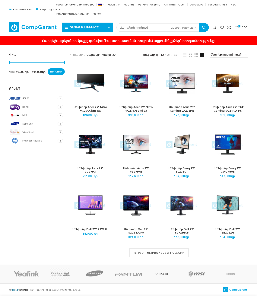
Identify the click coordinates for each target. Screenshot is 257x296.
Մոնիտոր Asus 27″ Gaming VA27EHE (182, 108)
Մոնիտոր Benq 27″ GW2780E (227, 170)
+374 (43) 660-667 (22, 9)
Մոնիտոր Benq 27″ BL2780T (182, 170)
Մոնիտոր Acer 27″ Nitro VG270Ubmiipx (90, 108)
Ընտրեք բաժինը (182, 27)
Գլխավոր (77, 54)
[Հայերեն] (101, 4)
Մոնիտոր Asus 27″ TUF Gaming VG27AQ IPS (228, 108)
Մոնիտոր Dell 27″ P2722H (90, 229)
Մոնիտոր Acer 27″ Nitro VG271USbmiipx (136, 108)
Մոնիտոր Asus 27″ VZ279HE (136, 170)
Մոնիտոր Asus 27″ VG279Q (90, 170)
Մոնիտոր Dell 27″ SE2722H (227, 231)
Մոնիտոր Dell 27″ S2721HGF (182, 231)
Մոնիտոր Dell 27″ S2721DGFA (136, 231)
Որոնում (204, 27)
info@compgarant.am (50, 9)
